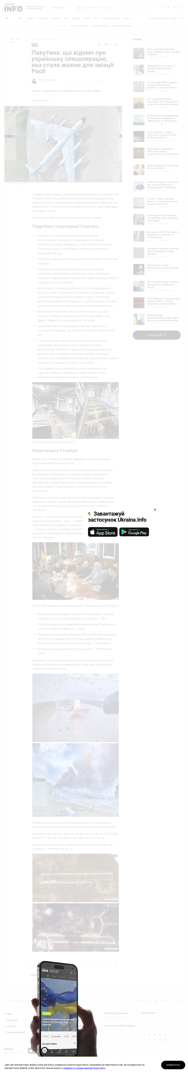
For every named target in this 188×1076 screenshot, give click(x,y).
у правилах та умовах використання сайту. (83, 1068)
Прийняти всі (173, 1065)
